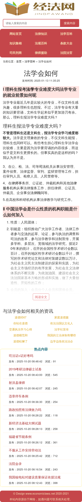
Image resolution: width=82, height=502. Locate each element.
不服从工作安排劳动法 (25, 450)
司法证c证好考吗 (21, 355)
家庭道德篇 (61, 317)
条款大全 (66, 43)
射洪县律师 (17, 382)
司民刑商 (16, 52)
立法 (24, 233)
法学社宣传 (61, 329)
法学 (30, 89)
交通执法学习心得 (20, 329)
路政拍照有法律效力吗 (25, 409)
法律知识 (41, 33)
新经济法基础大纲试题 (25, 423)
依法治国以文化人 (61, 323)
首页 (19, 61)
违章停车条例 (18, 396)
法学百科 (66, 33)
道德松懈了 (20, 341)
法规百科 (41, 43)
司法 (42, 166)
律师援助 (41, 52)
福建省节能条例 (20, 436)
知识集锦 (16, 43)
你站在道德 (20, 323)
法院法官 (66, 52)
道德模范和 (20, 335)
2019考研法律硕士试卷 (25, 369)
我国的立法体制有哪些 (61, 335)
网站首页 (16, 33)
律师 (15, 182)
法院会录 (15, 463)
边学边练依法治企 (61, 341)
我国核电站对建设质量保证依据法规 (35, 477)
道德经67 (20, 317)
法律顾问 (37, 192)
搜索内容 (69, 23)
